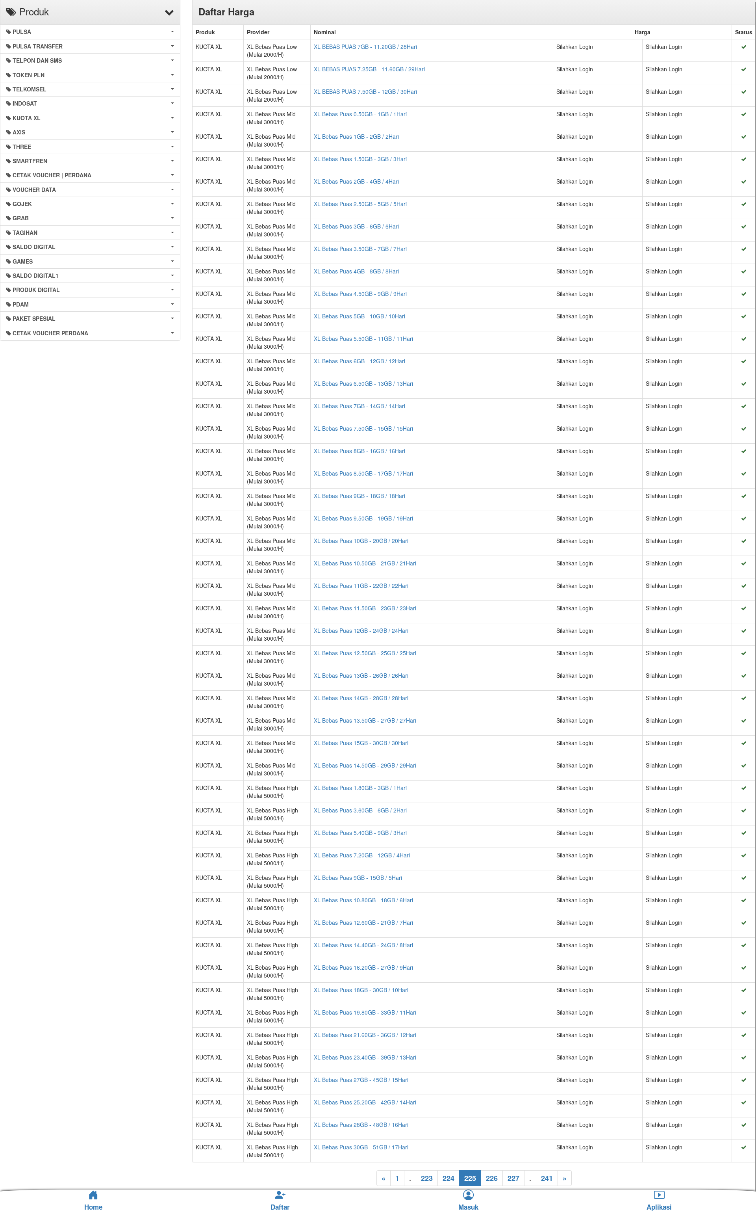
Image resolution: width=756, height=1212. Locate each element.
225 (470, 1178)
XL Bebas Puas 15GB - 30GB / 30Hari (361, 743)
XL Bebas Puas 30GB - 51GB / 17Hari (361, 1147)
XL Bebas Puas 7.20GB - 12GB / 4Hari (362, 855)
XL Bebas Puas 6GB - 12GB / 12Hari (359, 361)
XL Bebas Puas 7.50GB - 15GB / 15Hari (363, 428)
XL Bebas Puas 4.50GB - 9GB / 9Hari (360, 293)
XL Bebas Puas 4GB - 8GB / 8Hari (356, 271)
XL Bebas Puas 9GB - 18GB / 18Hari (359, 496)
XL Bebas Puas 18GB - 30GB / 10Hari (361, 990)
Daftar (280, 1207)
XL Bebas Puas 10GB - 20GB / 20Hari (361, 541)
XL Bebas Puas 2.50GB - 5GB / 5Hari (360, 204)
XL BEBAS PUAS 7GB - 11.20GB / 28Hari (365, 46)
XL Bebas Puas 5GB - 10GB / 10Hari (359, 316)
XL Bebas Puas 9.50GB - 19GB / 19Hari (363, 518)
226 (492, 1178)
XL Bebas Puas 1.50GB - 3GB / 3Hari (360, 159)
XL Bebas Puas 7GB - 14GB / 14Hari (359, 406)
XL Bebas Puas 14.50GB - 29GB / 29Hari (365, 765)
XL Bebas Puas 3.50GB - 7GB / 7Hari (360, 249)
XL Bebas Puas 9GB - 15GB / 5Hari (358, 877)
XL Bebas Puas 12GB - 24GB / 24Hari (361, 630)
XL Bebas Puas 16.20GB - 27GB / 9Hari (363, 967)
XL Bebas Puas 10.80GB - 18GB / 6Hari (363, 900)
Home (93, 1207)
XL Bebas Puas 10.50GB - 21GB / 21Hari (365, 563)
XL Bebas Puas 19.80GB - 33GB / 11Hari (365, 1012)
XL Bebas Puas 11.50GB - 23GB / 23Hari (365, 608)
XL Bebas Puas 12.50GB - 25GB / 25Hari (365, 653)
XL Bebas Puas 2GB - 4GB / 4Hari (356, 181)
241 (547, 1178)
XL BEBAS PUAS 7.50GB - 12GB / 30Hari (365, 91)
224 (448, 1178)
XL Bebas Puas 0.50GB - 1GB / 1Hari (360, 114)
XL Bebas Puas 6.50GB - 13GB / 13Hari (363, 383)
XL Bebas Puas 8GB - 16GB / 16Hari (359, 451)
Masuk (468, 1207)
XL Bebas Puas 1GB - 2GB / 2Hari (356, 136)
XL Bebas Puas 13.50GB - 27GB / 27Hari (365, 720)
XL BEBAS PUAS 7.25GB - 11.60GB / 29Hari (369, 69)
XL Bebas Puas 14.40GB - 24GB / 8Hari (363, 945)
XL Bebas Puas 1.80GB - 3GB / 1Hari (360, 788)
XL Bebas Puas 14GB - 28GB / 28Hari (361, 698)
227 (513, 1178)
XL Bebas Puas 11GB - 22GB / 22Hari (361, 585)
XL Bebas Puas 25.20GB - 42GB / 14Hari (365, 1102)
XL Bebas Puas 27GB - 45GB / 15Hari (361, 1080)
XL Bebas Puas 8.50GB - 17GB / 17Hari (363, 473)
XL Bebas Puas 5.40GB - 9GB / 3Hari (360, 833)
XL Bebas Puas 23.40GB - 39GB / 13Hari (365, 1057)
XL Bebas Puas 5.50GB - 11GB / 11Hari (363, 338)
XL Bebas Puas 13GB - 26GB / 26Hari (361, 675)
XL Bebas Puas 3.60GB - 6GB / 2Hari (360, 810)
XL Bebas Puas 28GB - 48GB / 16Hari (361, 1124)
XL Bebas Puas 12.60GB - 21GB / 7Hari (363, 922)
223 (427, 1178)
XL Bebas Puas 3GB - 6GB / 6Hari (356, 226)
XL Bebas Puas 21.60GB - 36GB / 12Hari (365, 1035)
